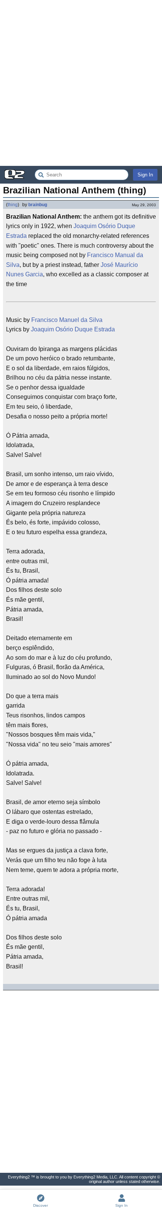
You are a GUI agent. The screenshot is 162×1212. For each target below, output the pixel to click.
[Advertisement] (81, 83)
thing (13, 204)
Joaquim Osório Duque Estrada (73, 329)
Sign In (145, 175)
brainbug (37, 204)
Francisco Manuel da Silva (66, 320)
